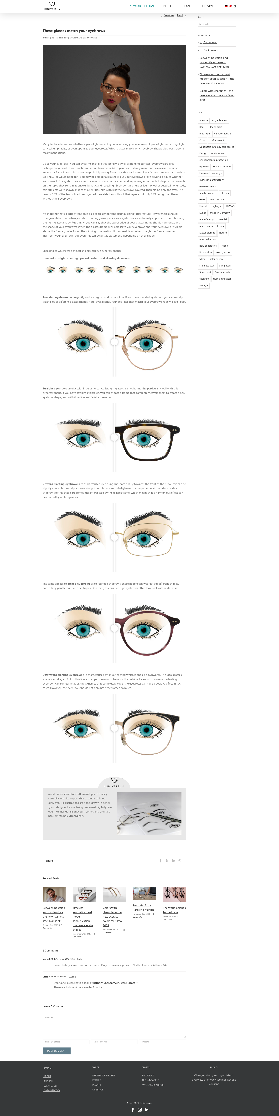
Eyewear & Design (77, 38)
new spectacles (208, 246)
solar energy (216, 259)
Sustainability (222, 272)
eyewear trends (208, 187)
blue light (204, 134)
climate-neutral (222, 134)
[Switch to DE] (226, 6)
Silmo (202, 259)
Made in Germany (220, 213)
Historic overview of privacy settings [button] (213, 1077)
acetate (203, 120)
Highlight (217, 206)
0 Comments (171, 918)
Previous (169, 15)
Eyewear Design (222, 167)
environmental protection (213, 160)
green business (217, 200)
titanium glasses (222, 279)
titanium (204, 279)
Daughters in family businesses (216, 147)
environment (218, 154)
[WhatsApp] (180, 861)
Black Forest (215, 127)
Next (180, 15)
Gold (202, 200)
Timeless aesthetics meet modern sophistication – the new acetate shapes (83, 919)
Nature (223, 233)
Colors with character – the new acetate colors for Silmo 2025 (112, 917)
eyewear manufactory (211, 180)
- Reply (79, 959)
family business (208, 193)
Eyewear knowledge (210, 173)
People (224, 246)
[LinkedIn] (173, 861)
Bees (202, 127)
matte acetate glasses (211, 226)
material (222, 220)
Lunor (45, 976)
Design (203, 154)
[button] (235, 6)
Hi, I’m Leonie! (208, 42)
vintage (203, 285)
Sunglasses (225, 266)
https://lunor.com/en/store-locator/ (115, 983)
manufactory (206, 220)
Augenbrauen (219, 120)
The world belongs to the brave (174, 910)
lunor (47, 38)
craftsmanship (217, 140)
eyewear (204, 167)
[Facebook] (160, 861)
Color (202, 140)
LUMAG (230, 206)
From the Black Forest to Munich (143, 907)
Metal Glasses (207, 233)
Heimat (203, 206)
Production (205, 252)
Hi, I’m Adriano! (209, 50)
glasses (225, 193)
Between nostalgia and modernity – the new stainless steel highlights (54, 915)
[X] (167, 861)
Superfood (205, 272)
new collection (207, 239)
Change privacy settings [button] (209, 1075)
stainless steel (207, 266)
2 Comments (92, 38)
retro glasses (223, 252)
